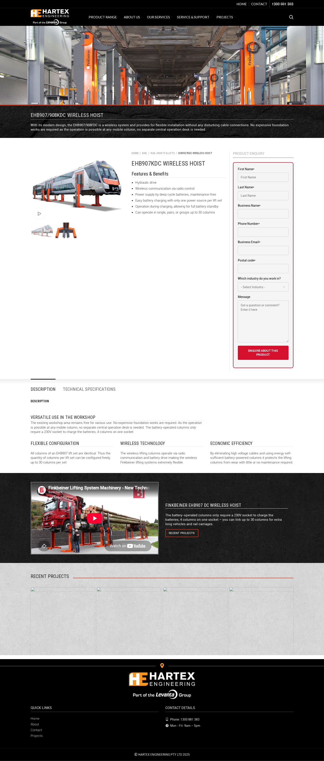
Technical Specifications (89, 389)
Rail (144, 153)
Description (43, 389)
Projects (37, 736)
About (35, 724)
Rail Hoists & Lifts (163, 153)
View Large (91, 590)
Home (135, 153)
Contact (36, 730)
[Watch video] (39, 213)
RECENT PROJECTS (182, 533)
